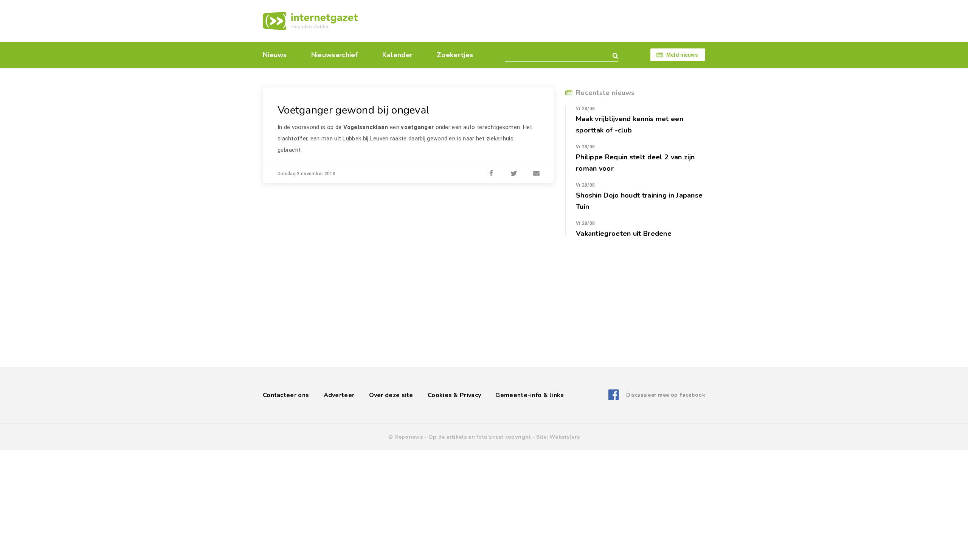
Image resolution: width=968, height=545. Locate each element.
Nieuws (275, 54)
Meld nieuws (682, 55)
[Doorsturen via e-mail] (536, 173)
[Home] (310, 21)
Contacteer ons (286, 395)
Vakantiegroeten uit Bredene (624, 233)
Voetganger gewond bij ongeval (354, 110)
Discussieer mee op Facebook (665, 395)
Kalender (397, 54)
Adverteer (339, 395)
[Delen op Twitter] (513, 173)
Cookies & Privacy (454, 395)
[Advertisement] (536, 21)
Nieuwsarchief (334, 54)
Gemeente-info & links (529, 395)
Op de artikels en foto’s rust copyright (479, 437)
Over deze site (391, 395)
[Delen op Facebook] (491, 173)
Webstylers (564, 437)
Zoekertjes (455, 54)
